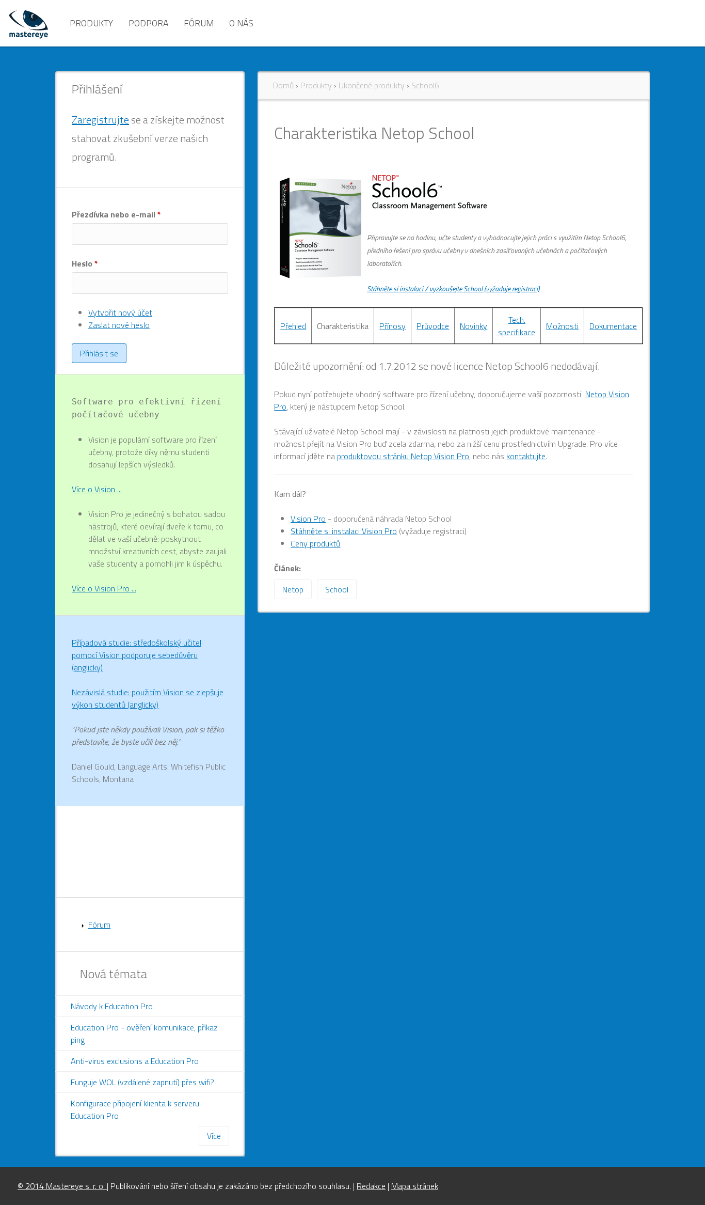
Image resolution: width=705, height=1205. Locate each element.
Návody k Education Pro (112, 1006)
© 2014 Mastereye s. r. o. (62, 1186)
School (336, 589)
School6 (425, 85)
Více (214, 1136)
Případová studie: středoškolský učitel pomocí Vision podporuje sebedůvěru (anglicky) (136, 655)
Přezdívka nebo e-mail (116, 214)
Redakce (371, 1186)
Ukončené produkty (372, 85)
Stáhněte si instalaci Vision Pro (344, 531)
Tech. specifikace (516, 326)
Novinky (473, 326)
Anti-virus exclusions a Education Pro (135, 1061)
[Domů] (28, 23)
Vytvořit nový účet (120, 312)
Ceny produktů (315, 543)
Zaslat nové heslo (119, 325)
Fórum (199, 23)
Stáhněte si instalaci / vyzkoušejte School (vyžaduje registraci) (453, 288)
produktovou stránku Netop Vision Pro (403, 456)
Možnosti (562, 326)
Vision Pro (308, 518)
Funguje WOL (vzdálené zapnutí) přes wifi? (142, 1082)
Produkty (91, 23)
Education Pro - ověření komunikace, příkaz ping (144, 1033)
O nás (241, 23)
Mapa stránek (414, 1186)
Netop (292, 589)
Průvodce (432, 326)
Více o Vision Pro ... (104, 588)
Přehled (293, 326)
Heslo (85, 263)
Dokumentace (613, 326)
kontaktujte (526, 456)
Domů (283, 85)
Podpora (148, 23)
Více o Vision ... (97, 489)
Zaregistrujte (100, 120)
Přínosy (392, 326)
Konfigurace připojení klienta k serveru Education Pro (135, 1109)
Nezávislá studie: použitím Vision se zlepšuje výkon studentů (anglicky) (147, 698)
